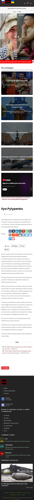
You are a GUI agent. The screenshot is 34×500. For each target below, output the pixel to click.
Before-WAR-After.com (14, 497)
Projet (23, 494)
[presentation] (31, 189)
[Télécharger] (2, 446)
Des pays (12, 492)
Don (6, 439)
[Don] (2, 440)
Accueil (14, 11)
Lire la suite (29, 487)
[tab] (7, 246)
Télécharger (9, 445)
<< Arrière (5, 368)
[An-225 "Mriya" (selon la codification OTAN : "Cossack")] (17, 473)
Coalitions (6, 492)
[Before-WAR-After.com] (7, 3)
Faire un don (26, 492)
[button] (10, 231)
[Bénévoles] (2, 454)
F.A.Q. (18, 494)
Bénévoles (8, 453)
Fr (27, 3)
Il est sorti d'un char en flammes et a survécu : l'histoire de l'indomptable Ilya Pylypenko (16, 198)
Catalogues (19, 492)
